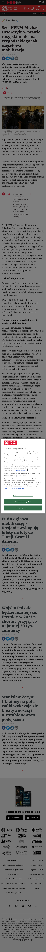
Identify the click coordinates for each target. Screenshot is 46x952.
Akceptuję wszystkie (23, 508)
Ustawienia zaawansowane (23, 496)
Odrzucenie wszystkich (23, 502)
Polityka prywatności (20, 470)
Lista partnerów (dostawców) (14, 488)
